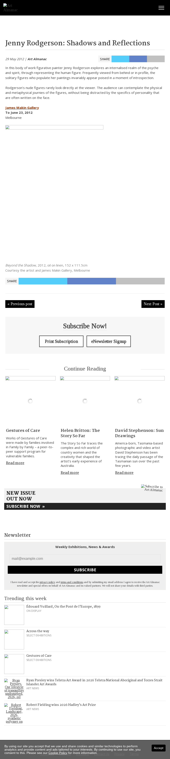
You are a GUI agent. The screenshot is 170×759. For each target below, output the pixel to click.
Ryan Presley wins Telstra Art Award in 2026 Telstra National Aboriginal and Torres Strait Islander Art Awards (94, 682)
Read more (15, 463)
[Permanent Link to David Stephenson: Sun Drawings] (139, 401)
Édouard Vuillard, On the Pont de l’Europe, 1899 (63, 606)
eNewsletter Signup (108, 341)
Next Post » (153, 304)
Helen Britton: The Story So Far (80, 433)
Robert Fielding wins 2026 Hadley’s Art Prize (61, 705)
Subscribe (85, 569)
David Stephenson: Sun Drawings (139, 433)
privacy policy (47, 582)
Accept (158, 748)
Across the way (37, 631)
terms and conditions (72, 582)
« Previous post (20, 304)
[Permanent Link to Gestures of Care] (30, 401)
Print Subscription (61, 341)
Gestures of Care (23, 430)
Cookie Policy (57, 753)
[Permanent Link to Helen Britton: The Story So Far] (85, 401)
